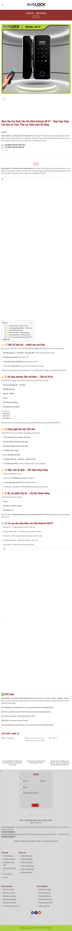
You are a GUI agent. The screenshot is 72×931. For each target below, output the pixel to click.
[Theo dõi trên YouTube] (39, 912)
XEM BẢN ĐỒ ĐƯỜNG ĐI (8, 837)
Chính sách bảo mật (26, 856)
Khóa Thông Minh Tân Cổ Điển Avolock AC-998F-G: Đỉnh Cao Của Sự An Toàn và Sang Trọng (12, 762)
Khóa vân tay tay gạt (45, 893)
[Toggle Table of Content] (30, 323)
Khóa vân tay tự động (45, 889)
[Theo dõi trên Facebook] (32, 912)
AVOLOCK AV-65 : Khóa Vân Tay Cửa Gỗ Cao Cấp (14, 720)
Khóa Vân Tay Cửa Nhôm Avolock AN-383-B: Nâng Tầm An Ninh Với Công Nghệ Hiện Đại (26, 712)
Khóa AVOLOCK (41, 13)
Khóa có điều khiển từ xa (46, 899)
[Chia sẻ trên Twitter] (6, 150)
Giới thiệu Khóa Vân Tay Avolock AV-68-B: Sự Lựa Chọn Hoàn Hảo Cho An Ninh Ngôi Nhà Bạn (27, 707)
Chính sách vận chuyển (27, 869)
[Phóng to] (4, 99)
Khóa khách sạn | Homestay (11, 906)
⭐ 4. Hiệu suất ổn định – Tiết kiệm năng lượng (18, 332)
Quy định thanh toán (26, 859)
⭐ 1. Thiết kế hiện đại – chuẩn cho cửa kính (17, 326)
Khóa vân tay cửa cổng (9, 899)
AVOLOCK (4, 132)
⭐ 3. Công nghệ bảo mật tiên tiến (15, 330)
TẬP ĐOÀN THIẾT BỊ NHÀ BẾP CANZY (42, 928)
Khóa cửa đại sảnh (8, 889)
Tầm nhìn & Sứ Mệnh (9, 859)
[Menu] (2, 5)
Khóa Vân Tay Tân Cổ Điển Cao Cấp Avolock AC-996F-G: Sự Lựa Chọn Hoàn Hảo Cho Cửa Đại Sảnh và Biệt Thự (60, 762)
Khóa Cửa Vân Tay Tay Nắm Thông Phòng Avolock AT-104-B (18, 716)
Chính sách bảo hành (27, 862)
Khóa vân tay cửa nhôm (9, 896)
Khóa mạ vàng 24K (44, 906)
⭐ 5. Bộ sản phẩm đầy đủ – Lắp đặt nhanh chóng (18, 335)
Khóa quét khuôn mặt (45, 896)
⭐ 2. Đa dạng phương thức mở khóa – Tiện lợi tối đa (19, 328)
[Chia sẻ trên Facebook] (3, 150)
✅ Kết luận (6, 339)
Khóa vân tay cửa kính (9, 903)
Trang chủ (29, 13)
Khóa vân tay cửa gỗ (9, 893)
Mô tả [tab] (36, 164)
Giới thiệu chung (8, 856)
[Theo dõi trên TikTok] (36, 912)
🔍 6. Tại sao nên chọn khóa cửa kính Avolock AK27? (19, 337)
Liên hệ (5, 877)
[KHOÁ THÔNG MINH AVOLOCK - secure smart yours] (36, 5)
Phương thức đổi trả (26, 872)
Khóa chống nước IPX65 (45, 903)
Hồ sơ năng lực (7, 874)
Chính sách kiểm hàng (27, 866)
